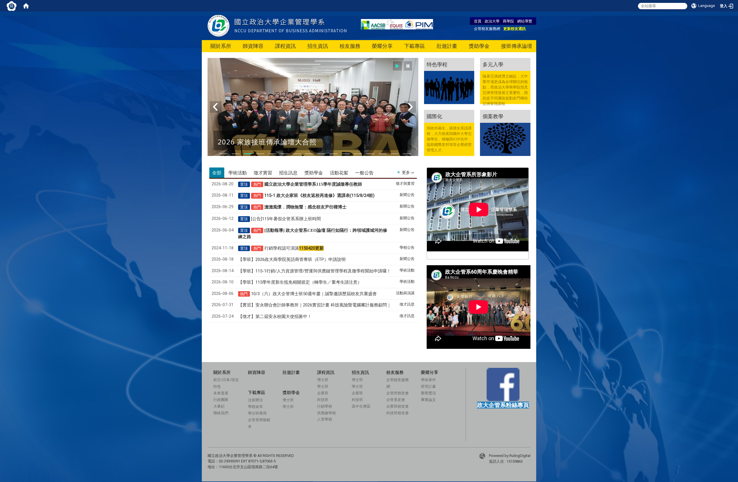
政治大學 (492, 21)
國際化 (434, 116)
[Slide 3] (248, 153)
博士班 (322, 379)
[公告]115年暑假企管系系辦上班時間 (286, 218)
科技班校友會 (397, 412)
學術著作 (428, 379)
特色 (217, 386)
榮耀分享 (382, 46)
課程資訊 (285, 46)
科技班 (322, 399)
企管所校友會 (397, 393)
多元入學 (493, 64)
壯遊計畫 (446, 46)
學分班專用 (257, 413)
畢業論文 (428, 399)
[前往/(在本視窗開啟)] (277, 25)
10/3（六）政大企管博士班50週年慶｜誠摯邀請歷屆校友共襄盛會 (314, 293)
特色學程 (437, 64)
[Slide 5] (272, 153)
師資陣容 (253, 46)
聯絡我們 (220, 412)
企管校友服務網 (487, 28)
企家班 (322, 393)
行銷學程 (324, 406)
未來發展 (220, 393)
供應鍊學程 (326, 412)
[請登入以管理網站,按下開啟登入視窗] (11, 6)
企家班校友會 (397, 406)
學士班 (322, 386)
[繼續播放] (397, 66)
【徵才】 (275, 316)
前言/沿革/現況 (226, 379)
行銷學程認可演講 (294, 248)
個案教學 (493, 116)
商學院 (508, 21)
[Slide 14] (383, 153)
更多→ (408, 172)
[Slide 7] (297, 153)
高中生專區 (361, 406)
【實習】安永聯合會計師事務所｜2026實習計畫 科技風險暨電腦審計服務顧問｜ (314, 305)
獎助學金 (479, 46)
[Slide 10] (334, 153)
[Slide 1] (223, 153)
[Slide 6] (284, 153)
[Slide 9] (321, 153)
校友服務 (350, 46)
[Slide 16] (407, 153)
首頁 (477, 21)
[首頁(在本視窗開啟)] (26, 6)
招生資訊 (317, 46)
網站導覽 (524, 21)
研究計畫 (428, 386)
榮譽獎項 (428, 393)
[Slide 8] (309, 153)
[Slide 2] (236, 153)
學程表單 (255, 406)
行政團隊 (220, 399)
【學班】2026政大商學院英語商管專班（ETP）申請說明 (292, 259)
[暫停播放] (408, 66)
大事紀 (219, 406)
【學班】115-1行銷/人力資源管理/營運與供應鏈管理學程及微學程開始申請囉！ (314, 271)
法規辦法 (255, 399)
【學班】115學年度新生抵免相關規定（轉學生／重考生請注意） (300, 282)
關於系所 (220, 46)
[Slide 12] (358, 153)
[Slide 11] (346, 153)
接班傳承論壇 (516, 46)
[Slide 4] (260, 153)
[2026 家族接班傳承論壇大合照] (313, 110)
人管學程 (324, 419)
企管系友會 (395, 399)
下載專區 (414, 46)
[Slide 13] (370, 153)
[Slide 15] (395, 153)
